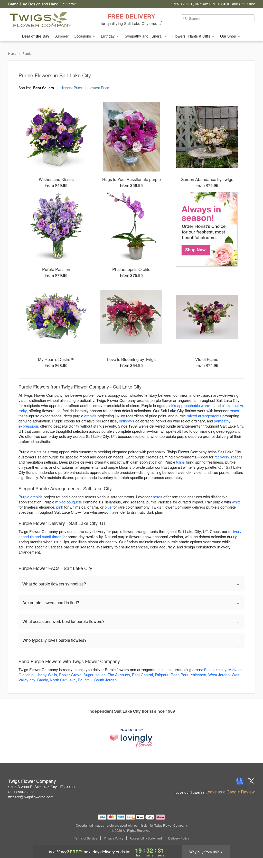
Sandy (42, 679)
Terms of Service (85, 838)
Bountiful (85, 679)
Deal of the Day (35, 36)
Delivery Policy (178, 838)
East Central (142, 674)
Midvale (234, 669)
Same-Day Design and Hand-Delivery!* (42, 3)
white (236, 501)
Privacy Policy (113, 838)
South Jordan (105, 679)
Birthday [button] (108, 36)
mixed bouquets (68, 501)
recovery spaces (228, 456)
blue (108, 507)
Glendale (25, 674)
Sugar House (94, 674)
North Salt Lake (63, 679)
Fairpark (161, 674)
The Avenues (119, 674)
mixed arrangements (204, 415)
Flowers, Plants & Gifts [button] (191, 36)
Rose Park (180, 674)
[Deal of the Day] (207, 229)
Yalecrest (198, 674)
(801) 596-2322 (21, 791)
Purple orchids (30, 496)
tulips (180, 462)
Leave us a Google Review (230, 792)
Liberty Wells (46, 674)
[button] (249, 836)
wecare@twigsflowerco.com (30, 796)
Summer (61, 36)
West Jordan (219, 674)
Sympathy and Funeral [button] (144, 36)
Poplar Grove (70, 674)
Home (12, 53)
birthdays (126, 420)
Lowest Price (98, 87)
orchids (90, 415)
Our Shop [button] (228, 36)
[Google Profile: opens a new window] (239, 781)
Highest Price (71, 87)
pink (59, 507)
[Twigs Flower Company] (45, 19)
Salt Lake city (215, 669)
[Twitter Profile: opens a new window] (251, 781)
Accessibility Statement (146, 838)
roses (234, 410)
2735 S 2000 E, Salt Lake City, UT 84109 (41, 786)
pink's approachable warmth (189, 405)
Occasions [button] (83, 36)
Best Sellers (43, 87)
